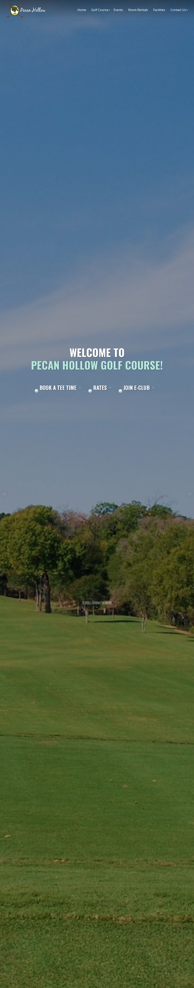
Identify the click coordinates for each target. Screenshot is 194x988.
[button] (4, 494)
